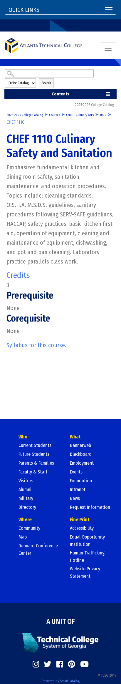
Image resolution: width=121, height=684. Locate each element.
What (75, 437)
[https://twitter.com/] (47, 664)
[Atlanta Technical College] (43, 45)
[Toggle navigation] (108, 48)
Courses (54, 115)
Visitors (26, 480)
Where (25, 519)
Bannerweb (80, 445)
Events (76, 472)
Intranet (77, 489)
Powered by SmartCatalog (61, 681)
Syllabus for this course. (36, 345)
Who (23, 437)
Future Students (34, 454)
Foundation (81, 480)
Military (26, 498)
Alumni (25, 489)
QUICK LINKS (24, 10)
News (75, 498)
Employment (82, 463)
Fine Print (80, 519)
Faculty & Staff (33, 472)
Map (23, 537)
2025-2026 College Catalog (24, 115)
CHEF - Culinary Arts (80, 115)
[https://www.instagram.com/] (36, 664)
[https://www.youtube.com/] (84, 664)
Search (46, 83)
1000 (103, 115)
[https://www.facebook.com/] (59, 664)
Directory (27, 507)
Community (29, 528)
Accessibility (82, 528)
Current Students (35, 445)
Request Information (90, 507)
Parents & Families (36, 463)
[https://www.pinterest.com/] (71, 664)
